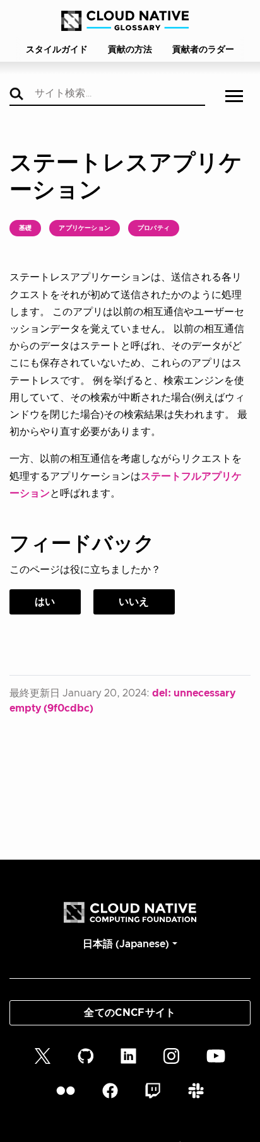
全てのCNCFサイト (129, 1013)
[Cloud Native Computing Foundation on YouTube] (216, 1055)
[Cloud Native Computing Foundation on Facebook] (110, 1090)
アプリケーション (84, 228)
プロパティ (154, 228)
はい (45, 602)
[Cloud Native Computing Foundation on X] (42, 1055)
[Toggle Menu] (234, 97)
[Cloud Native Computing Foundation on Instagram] (171, 1055)
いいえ (134, 602)
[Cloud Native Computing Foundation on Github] (85, 1055)
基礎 (25, 228)
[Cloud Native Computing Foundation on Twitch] (153, 1090)
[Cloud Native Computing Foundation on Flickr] (66, 1090)
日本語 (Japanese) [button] (126, 944)
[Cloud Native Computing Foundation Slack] (196, 1090)
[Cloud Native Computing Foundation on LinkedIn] (128, 1055)
